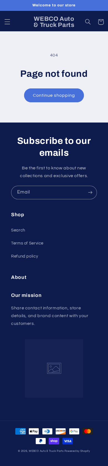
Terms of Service (27, 243)
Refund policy (24, 256)
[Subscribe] (90, 192)
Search (18, 230)
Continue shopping (54, 95)
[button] (7, 22)
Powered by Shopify (77, 451)
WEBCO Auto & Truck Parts (46, 451)
